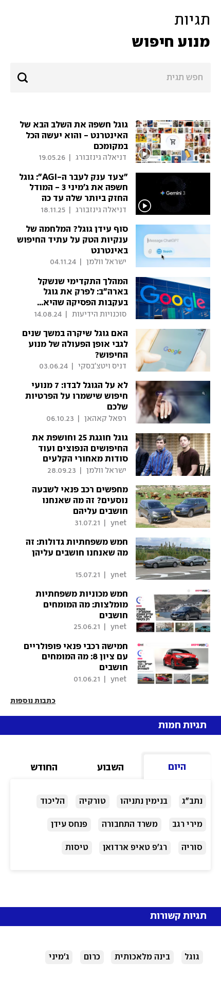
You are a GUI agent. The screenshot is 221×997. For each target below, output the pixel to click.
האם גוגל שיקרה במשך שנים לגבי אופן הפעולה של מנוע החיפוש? (75, 344)
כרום (92, 957)
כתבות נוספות (33, 701)
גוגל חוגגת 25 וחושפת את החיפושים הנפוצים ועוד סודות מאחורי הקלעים (80, 449)
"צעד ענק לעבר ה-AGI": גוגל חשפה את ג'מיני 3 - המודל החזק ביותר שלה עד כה (73, 188)
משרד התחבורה (130, 824)
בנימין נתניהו (144, 801)
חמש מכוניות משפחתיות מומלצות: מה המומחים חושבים (81, 605)
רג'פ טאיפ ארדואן (135, 848)
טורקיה (92, 801)
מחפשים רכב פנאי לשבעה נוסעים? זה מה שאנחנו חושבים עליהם (80, 500)
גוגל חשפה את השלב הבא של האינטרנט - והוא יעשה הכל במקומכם (74, 136)
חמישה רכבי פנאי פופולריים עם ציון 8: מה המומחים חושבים (76, 657)
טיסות (76, 848)
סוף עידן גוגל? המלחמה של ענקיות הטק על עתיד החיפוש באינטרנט (72, 240)
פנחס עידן (69, 824)
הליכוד (52, 801)
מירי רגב (187, 824)
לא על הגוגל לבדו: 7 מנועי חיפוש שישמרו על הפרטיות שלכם (76, 396)
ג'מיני (59, 957)
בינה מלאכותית (142, 957)
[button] (110, 31)
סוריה (191, 848)
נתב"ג (192, 801)
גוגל (192, 957)
